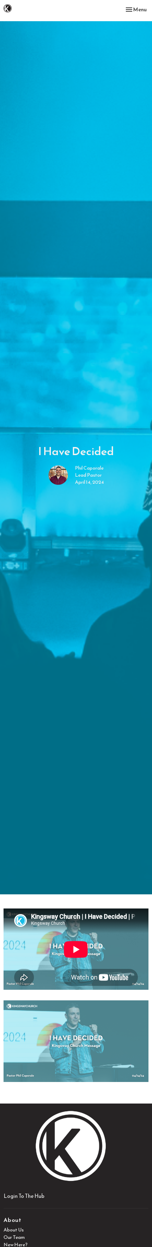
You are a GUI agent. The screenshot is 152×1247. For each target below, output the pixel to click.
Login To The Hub (24, 1196)
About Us (14, 1230)
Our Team (14, 1237)
